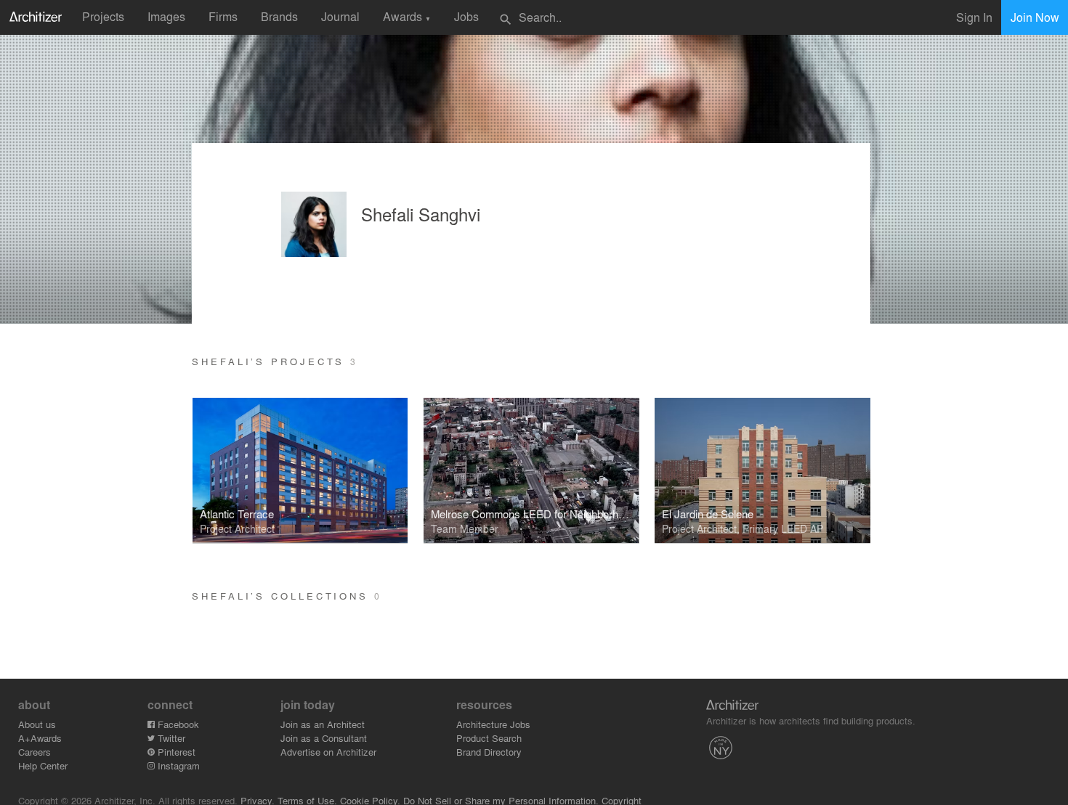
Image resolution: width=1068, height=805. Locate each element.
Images (166, 16)
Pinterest (175, 752)
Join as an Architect (322, 724)
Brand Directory (489, 752)
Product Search (489, 738)
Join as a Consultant (323, 738)
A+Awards (40, 738)
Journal (340, 16)
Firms (223, 16)
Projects (103, 16)
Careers (34, 752)
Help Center (43, 765)
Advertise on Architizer (328, 752)
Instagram (177, 765)
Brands (279, 16)
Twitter (170, 738)
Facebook (177, 724)
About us (37, 724)
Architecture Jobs (493, 724)
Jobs (466, 16)
